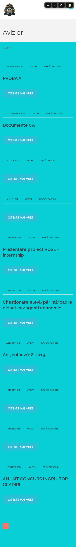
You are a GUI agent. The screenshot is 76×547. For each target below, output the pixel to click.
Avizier (33, 66)
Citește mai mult (20, 93)
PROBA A (12, 78)
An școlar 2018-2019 (24, 354)
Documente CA (19, 125)
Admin (57, 66)
